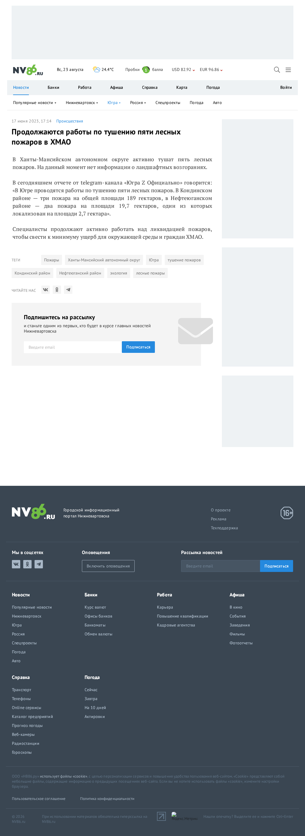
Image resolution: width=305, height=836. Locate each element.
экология (118, 273)
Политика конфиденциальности (107, 798)
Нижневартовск (80, 102)
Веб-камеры (23, 734)
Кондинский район (32, 273)
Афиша (116, 87)
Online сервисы (26, 707)
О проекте (221, 510)
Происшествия (69, 121)
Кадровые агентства (176, 625)
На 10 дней (95, 707)
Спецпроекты (167, 102)
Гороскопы (22, 752)
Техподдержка (224, 528)
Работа (84, 87)
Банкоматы (95, 625)
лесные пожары (150, 273)
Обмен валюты (99, 634)
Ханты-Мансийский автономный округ (104, 260)
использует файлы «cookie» (63, 776)
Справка (150, 87)
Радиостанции (25, 743)
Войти (286, 87)
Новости (21, 87)
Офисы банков (99, 616)
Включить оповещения (108, 566)
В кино (236, 607)
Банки (53, 87)
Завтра (91, 698)
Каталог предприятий (32, 716)
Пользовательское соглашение (39, 798)
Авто (217, 102)
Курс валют (95, 607)
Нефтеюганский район (80, 273)
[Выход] (289, 70)
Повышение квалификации (182, 616)
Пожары (51, 260)
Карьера (165, 607)
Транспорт (21, 689)
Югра (154, 260)
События (238, 616)
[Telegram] (68, 290)
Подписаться (138, 347)
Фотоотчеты (241, 643)
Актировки (95, 716)
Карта (182, 87)
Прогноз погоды (27, 725)
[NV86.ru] (28, 70)
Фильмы (237, 634)
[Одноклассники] (57, 290)
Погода (213, 87)
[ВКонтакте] (45, 290)
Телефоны (21, 698)
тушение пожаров (184, 260)
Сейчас (91, 689)
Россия (136, 102)
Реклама (218, 519)
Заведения (240, 625)
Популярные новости (33, 102)
